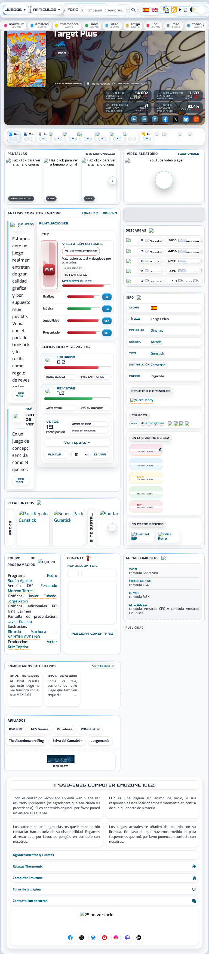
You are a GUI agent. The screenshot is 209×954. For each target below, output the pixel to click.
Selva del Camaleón (67, 741)
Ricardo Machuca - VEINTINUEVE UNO (32, 634)
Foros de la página (27, 889)
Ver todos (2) (103, 665)
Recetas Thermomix (27, 866)
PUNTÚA (55, 454)
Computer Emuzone (27, 878)
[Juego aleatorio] (155, 119)
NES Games (39, 729)
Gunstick (157, 353)
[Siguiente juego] (144, 119)
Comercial (159, 365)
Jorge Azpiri (18, 601)
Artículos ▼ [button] (47, 10)
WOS (133, 569)
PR (201, 9)
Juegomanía (100, 741)
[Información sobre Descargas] (158, 93)
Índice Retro (140, 581)
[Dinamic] (60, 44)
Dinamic (157, 330)
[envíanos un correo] (166, 10)
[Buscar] (133, 10)
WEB (134, 423)
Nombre (73, 566)
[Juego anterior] (134, 119)
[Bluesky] (186, 119)
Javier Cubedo (43, 595)
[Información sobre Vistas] (107, 93)
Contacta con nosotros (30, 901)
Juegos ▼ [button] (16, 10)
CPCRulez (138, 604)
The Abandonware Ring (26, 741)
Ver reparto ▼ (77, 442)
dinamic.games (152, 423)
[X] (175, 119)
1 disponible (188, 153)
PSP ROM (15, 729)
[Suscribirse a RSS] (174, 10)
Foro (73, 10)
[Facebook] (165, 119)
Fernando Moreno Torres (32, 588)
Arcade (156, 342)
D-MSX (134, 593)
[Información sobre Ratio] (158, 105)
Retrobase (64, 729)
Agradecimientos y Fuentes (33, 855)
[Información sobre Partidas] (107, 105)
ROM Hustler (90, 729)
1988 (62, 53)
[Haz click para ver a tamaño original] (23, 180)
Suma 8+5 (89, 566)
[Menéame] (196, 119)
